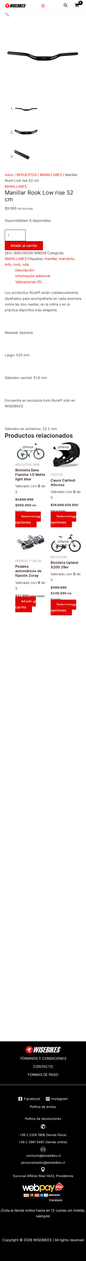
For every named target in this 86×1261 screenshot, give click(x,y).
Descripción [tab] (24, 270)
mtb (8, 264)
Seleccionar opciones (28, 519)
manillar (51, 259)
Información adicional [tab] (32, 276)
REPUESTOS (26, 175)
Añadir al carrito (24, 246)
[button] (7, 14)
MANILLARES (51, 175)
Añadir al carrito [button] (25, 604)
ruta (25, 264)
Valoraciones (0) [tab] (28, 282)
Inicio (9, 175)
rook (17, 264)
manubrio (66, 259)
